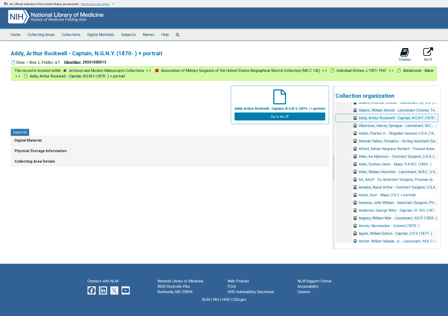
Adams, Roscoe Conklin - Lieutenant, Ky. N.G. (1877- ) (402, 102)
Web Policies (238, 281)
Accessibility (308, 286)
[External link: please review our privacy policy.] (92, 290)
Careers (304, 292)
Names (148, 34)
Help (165, 34)
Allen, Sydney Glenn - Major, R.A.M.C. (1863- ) (395, 164)
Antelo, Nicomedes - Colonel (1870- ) (389, 226)
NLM (206, 299)
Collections (71, 34)
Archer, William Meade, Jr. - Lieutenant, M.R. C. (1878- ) (403, 241)
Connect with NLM (103, 281)
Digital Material (28, 140)
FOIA (232, 286)
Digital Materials (100, 34)
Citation (405, 59)
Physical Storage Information (40, 151)
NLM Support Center (315, 281)
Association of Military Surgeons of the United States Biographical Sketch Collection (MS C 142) (240, 70)
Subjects (128, 34)
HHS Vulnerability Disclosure (251, 292)
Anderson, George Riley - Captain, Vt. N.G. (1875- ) (399, 210)
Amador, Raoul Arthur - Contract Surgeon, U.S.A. (397, 187)
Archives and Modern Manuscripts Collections (106, 70)
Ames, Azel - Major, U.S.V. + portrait (387, 195)
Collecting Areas (41, 34)
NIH (216, 299)
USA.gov (239, 299)
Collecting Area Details (34, 161)
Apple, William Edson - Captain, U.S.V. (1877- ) (395, 233)
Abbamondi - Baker (418, 70)
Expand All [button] (20, 132)
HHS (226, 299)
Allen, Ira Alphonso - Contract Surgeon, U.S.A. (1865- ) (402, 156)
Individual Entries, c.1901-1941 (361, 70)
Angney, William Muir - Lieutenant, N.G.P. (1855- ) (398, 218)
